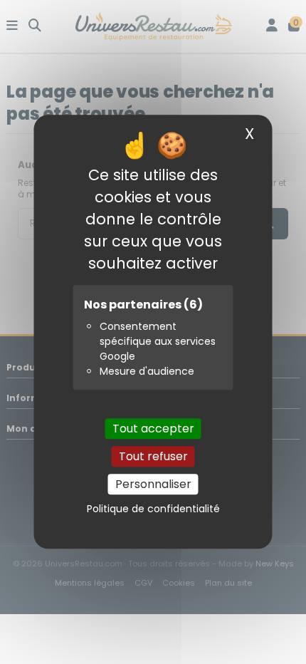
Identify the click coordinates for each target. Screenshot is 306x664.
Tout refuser (153, 456)
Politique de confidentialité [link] (153, 509)
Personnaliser (153, 484)
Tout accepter (153, 428)
